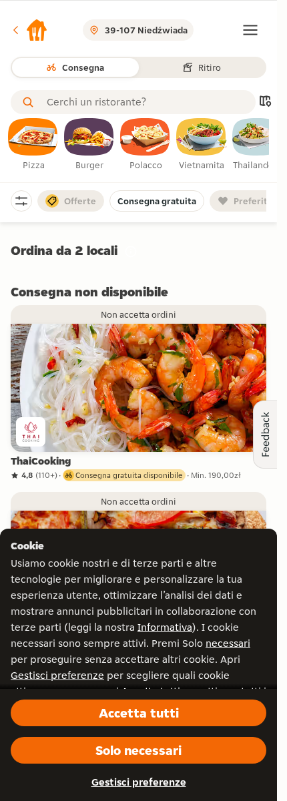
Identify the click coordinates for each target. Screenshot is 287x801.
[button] (29, 30)
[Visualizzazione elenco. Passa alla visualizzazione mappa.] (265, 102)
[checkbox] (33, 145)
